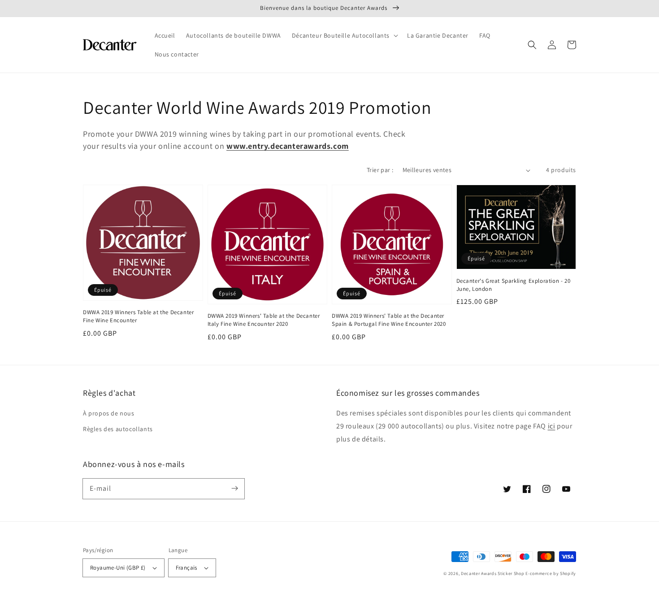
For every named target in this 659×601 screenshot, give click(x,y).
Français (186, 567)
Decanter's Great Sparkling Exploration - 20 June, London (513, 285)
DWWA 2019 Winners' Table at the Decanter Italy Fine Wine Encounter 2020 (264, 320)
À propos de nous (108, 413)
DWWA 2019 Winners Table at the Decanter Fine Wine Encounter (138, 316)
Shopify (568, 573)
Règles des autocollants (118, 429)
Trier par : (380, 170)
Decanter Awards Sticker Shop (493, 573)
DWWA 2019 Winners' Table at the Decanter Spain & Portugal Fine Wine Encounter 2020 (389, 320)
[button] (344, 35)
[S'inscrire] (234, 488)
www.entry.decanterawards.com (287, 146)
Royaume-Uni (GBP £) (118, 567)
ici (551, 426)
